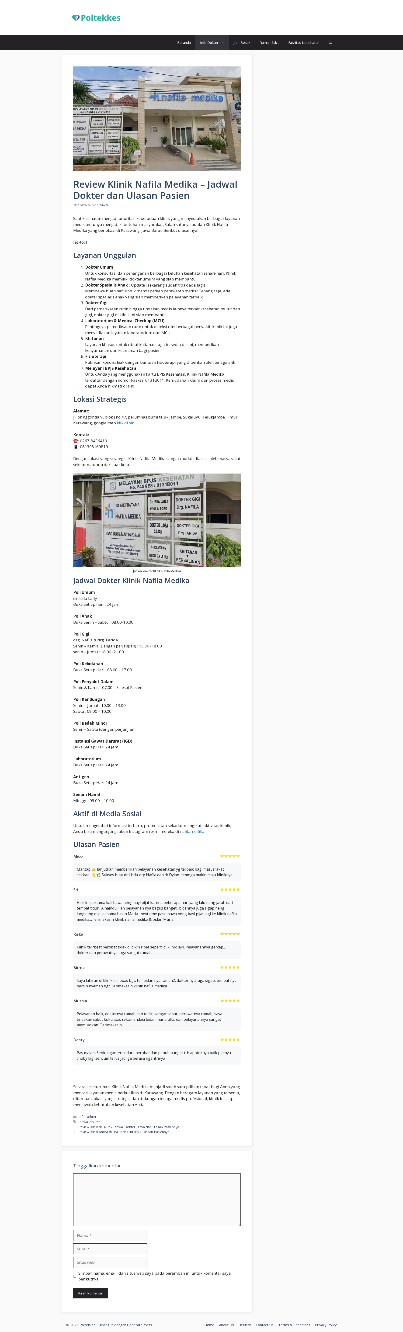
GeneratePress (139, 1324)
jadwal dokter (89, 1122)
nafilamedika (192, 831)
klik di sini (126, 423)
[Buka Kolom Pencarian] (330, 42)
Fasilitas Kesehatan (303, 42)
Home (209, 1324)
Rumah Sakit (269, 42)
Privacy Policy (326, 1324)
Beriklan (245, 1324)
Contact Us (265, 1324)
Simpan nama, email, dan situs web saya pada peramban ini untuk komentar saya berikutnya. (154, 1276)
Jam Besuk (242, 42)
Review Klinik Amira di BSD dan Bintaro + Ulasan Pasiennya (124, 1132)
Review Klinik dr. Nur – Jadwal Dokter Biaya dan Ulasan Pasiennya (129, 1127)
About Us (226, 1324)
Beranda (184, 42)
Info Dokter (209, 42)
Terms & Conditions (294, 1324)
